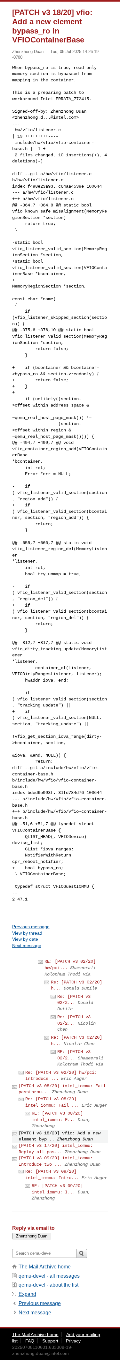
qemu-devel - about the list (48, 1285)
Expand (27, 1294)
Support (50, 1340)
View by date (25, 939)
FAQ (29, 1340)
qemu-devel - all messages (49, 1276)
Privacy (73, 1340)
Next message (26, 945)
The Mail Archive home (45, 1266)
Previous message (31, 926)
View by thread (27, 933)
